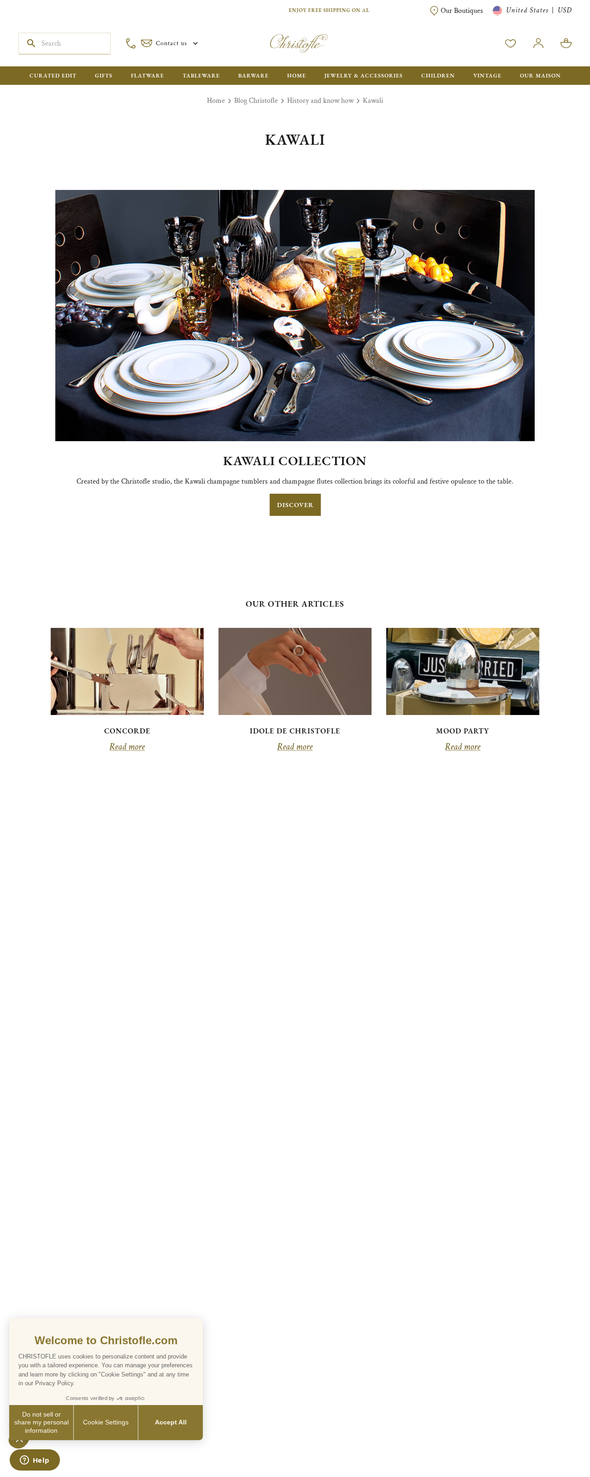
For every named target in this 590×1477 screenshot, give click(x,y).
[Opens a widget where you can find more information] (34, 1460)
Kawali (373, 101)
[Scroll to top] (554, 1441)
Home (216, 101)
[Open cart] (566, 43)
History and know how (320, 101)
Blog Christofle (256, 101)
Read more (127, 746)
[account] (511, 43)
